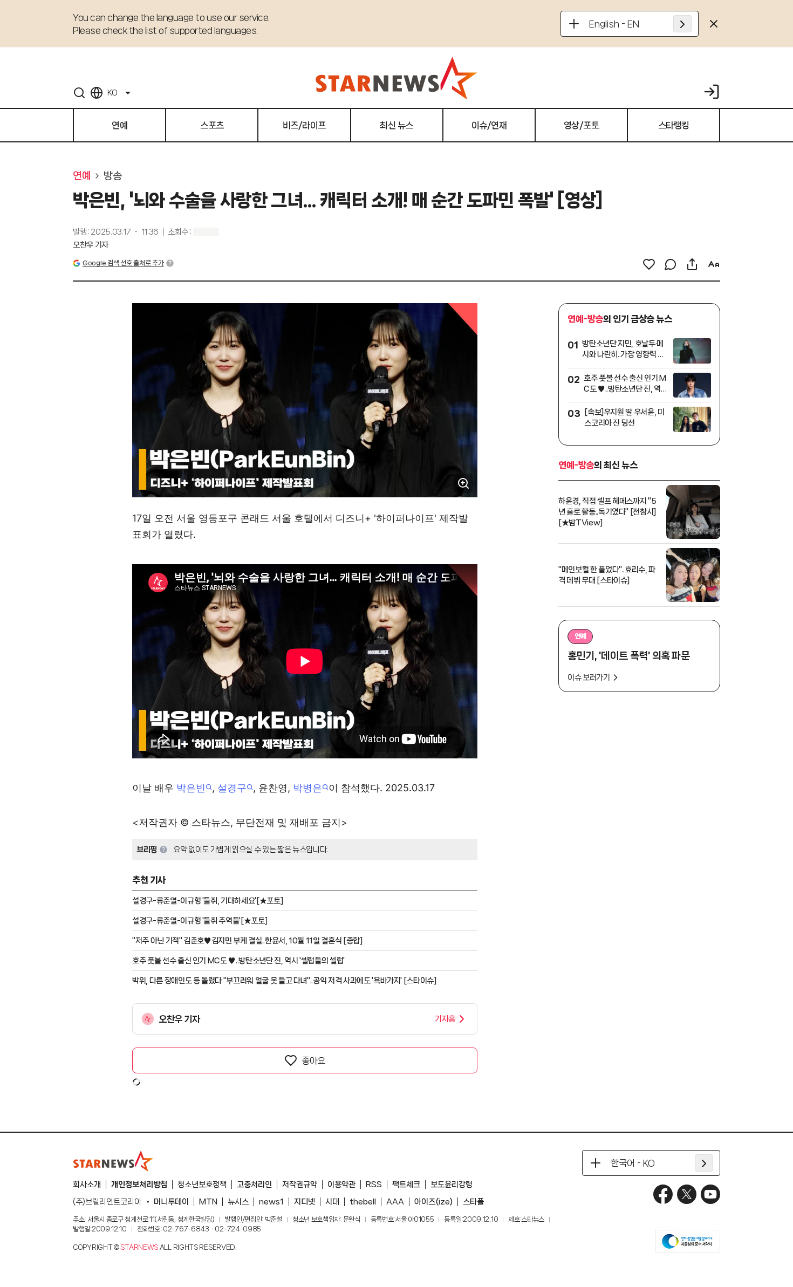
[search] (79, 92)
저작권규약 (299, 1184)
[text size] (713, 264)
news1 (271, 1201)
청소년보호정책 (202, 1184)
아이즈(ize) (433, 1201)
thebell (363, 1201)
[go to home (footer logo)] (113, 1161)
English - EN (614, 24)
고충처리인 (254, 1184)
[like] (648, 264)
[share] (692, 264)
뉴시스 (238, 1201)
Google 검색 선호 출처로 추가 (123, 262)
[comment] (670, 264)
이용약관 (341, 1184)
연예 (82, 175)
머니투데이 (171, 1201)
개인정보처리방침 (139, 1184)
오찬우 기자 (90, 245)
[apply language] (682, 23)
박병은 (307, 787)
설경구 (232, 787)
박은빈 (191, 787)
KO (112, 92)
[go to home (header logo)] (396, 77)
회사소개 (87, 1184)
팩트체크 (406, 1184)
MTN (208, 1201)
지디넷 (304, 1201)
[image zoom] (463, 483)
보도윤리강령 (451, 1184)
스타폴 (473, 1201)
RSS (374, 1184)
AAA (395, 1201)
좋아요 (313, 1060)
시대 (332, 1201)
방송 (112, 175)
